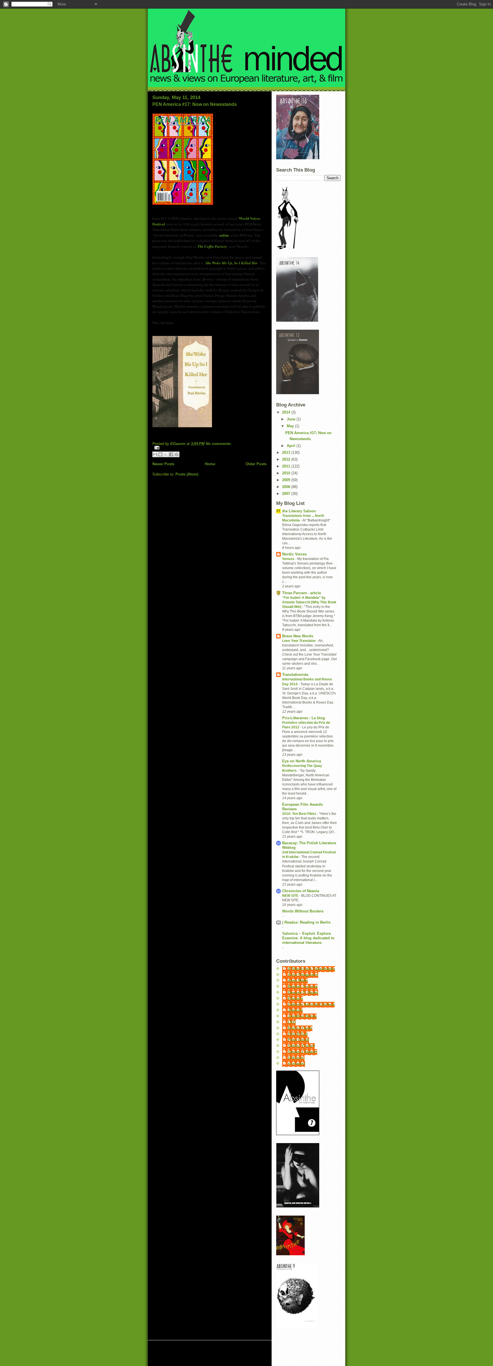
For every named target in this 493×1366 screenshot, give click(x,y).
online (224, 235)
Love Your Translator (299, 641)
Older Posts (256, 464)
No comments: (218, 444)
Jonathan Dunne (302, 1016)
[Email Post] (209, 448)
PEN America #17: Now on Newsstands (194, 104)
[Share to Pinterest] (176, 454)
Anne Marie (298, 980)
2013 (286, 452)
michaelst (296, 1063)
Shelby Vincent (301, 1046)
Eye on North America (301, 761)
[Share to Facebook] (171, 454)
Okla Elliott (298, 1034)
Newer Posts (163, 464)
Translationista (295, 674)
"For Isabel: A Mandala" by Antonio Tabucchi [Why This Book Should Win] (309, 602)
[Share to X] (166, 454)
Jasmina (295, 1010)
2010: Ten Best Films (299, 814)
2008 (286, 487)
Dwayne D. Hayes (303, 992)
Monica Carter (300, 1028)
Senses (288, 559)
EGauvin (295, 998)
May (291, 426)
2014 (286, 412)
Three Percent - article (301, 593)
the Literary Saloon (299, 511)
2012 (286, 459)
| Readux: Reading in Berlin (306, 922)
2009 (286, 480)
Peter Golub (298, 1040)
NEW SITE (290, 896)
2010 (286, 473)
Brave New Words (297, 636)
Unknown (296, 1058)
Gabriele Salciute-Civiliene (311, 1004)
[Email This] (155, 454)
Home (210, 464)
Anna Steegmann (303, 975)
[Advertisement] (220, 1353)
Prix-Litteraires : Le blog (303, 718)
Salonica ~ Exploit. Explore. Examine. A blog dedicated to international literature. (308, 938)
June (291, 419)
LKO (292, 1022)
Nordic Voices (294, 554)
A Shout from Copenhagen (311, 969)
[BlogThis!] (160, 454)
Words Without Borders (303, 911)
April (291, 446)
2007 (286, 493)
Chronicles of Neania (300, 891)
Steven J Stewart (302, 1052)
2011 (286, 466)
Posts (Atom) (186, 474)
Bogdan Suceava (303, 986)
